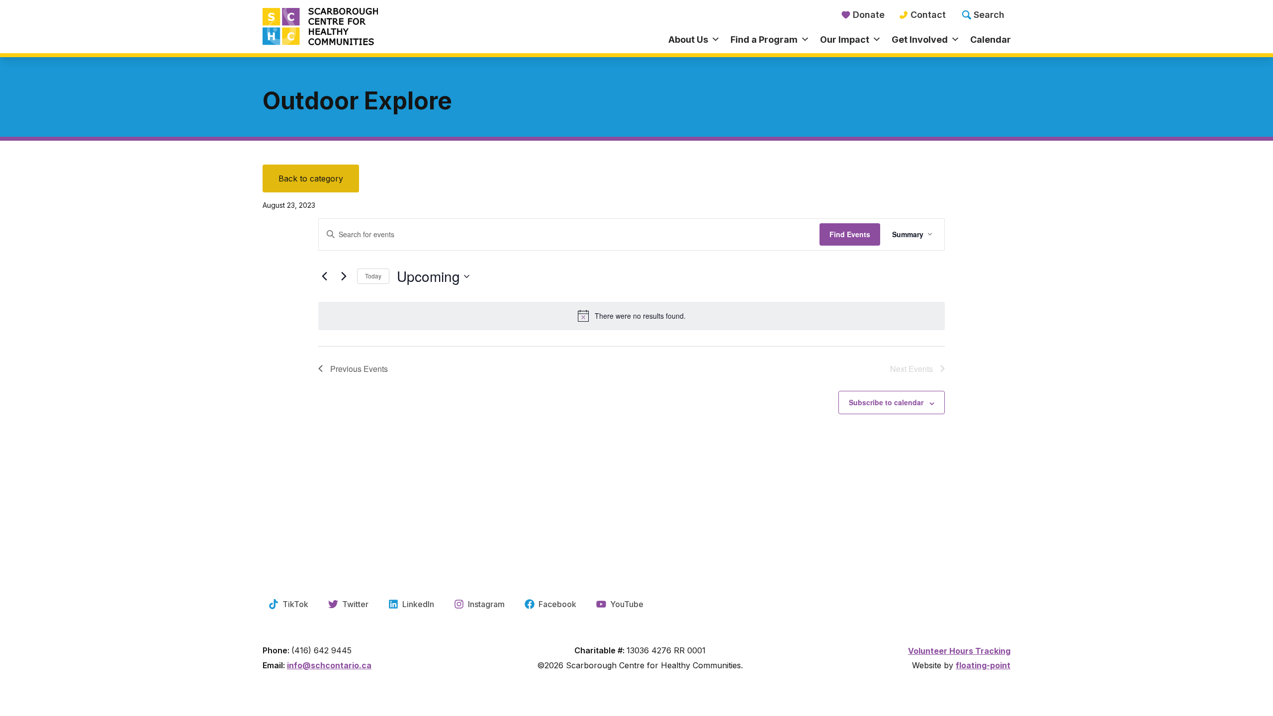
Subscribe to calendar (886, 402)
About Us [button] (688, 39)
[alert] (631, 316)
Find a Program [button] (764, 39)
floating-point (983, 665)
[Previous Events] (324, 276)
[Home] (356, 27)
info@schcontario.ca (329, 665)
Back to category (310, 178)
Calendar (990, 39)
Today (373, 275)
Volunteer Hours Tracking (959, 651)
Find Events (849, 234)
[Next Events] (344, 276)
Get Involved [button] (920, 39)
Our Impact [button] (844, 39)
